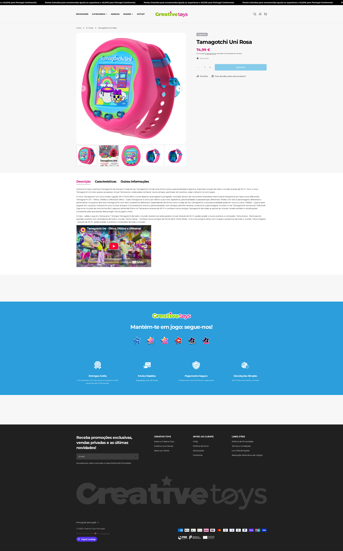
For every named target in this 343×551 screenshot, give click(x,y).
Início (78, 28)
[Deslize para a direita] (179, 88)
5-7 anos (89, 28)
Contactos (198, 455)
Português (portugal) (86, 522)
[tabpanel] (171, 228)
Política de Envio (201, 446)
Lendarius (105, 533)
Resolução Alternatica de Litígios (247, 455)
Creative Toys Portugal (94, 528)
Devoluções (198, 450)
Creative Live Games (163, 446)
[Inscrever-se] (135, 456)
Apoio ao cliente (161, 450)
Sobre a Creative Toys (164, 441)
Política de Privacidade (242, 441)
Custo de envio (210, 53)
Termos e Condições (241, 446)
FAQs (195, 441)
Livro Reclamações (240, 450)
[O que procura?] (255, 14)
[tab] (83, 181)
